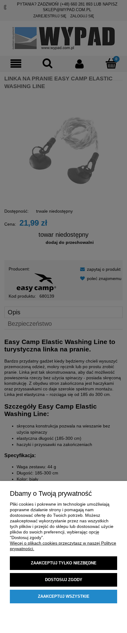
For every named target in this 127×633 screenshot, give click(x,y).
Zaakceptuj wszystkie (63, 596)
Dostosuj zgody (63, 579)
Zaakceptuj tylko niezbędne (63, 563)
